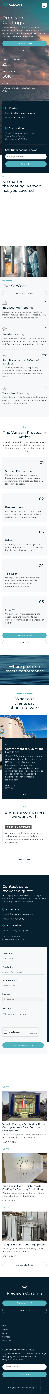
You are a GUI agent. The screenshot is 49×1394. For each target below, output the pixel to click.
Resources (7, 1341)
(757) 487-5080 (17, 919)
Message (6, 1008)
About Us (6, 1333)
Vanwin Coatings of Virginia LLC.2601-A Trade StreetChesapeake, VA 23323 (20, 136)
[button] (44, 5)
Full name (7, 954)
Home (5, 1325)
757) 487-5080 (20, 118)
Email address (9, 967)
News (5, 1329)
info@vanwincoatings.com (23, 113)
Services (6, 1337)
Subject (6, 994)
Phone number (9, 980)
